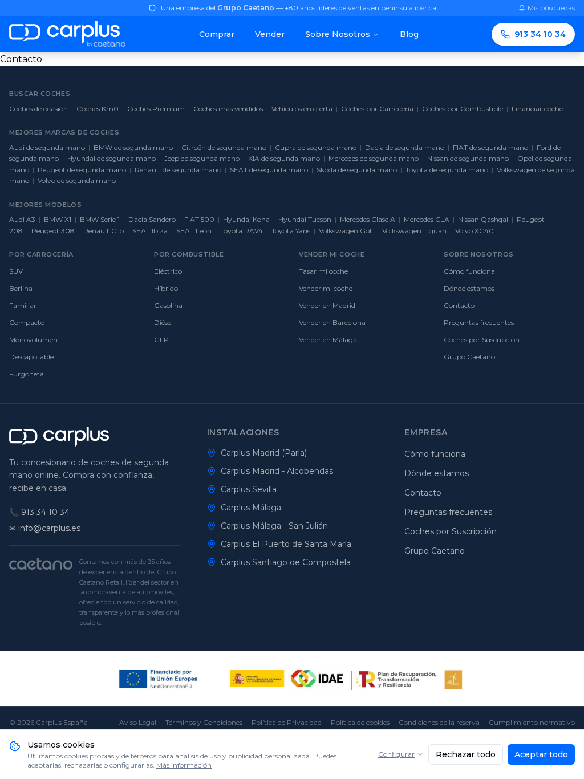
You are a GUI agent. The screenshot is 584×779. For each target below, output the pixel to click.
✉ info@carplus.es (44, 528)
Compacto (26, 322)
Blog (409, 34)
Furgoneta (26, 374)
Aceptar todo (541, 754)
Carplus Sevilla (249, 489)
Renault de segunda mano (178, 169)
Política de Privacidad (287, 722)
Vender (270, 34)
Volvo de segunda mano (77, 180)
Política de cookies (360, 722)
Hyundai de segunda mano (111, 158)
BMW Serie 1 (100, 219)
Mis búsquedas (551, 7)
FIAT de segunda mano (490, 147)
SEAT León (194, 230)
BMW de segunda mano (133, 147)
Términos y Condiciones (203, 722)
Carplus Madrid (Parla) (264, 453)
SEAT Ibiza (150, 230)
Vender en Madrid (327, 305)
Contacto (459, 305)
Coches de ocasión (38, 108)
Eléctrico (168, 271)
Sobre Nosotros (337, 34)
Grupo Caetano (469, 356)
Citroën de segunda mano (223, 147)
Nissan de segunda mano (468, 158)
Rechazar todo (466, 754)
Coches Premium (156, 108)
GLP (161, 339)
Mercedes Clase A (367, 219)
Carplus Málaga (251, 507)
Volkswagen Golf (346, 230)
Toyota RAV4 (241, 230)
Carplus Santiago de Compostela (286, 562)
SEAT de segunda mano (269, 169)
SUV (16, 271)
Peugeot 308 (53, 230)
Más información (184, 765)
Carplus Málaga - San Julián (274, 526)
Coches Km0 (97, 108)
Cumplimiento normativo (532, 722)
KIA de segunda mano (284, 158)
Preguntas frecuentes (479, 322)
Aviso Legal (137, 722)
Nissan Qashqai (483, 219)
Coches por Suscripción (482, 339)
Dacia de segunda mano (404, 147)
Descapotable (31, 356)
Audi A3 (22, 219)
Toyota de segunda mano (446, 169)
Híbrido (166, 288)
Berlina (21, 288)
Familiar (22, 305)
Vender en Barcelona (332, 322)
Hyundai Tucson (304, 219)
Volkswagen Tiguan (414, 230)
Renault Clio (103, 230)
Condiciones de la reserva (439, 722)
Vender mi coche (325, 288)
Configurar (396, 754)
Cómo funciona (469, 271)
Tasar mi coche (323, 271)
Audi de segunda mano (47, 147)
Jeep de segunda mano (202, 158)
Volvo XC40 (474, 230)
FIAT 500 (199, 219)
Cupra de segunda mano (315, 147)
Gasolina (168, 305)
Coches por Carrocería (377, 108)
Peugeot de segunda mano (82, 169)
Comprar (216, 34)
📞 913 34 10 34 (39, 512)
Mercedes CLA (426, 219)
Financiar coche (537, 108)
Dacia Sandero (152, 219)
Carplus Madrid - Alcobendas (277, 471)
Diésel (163, 322)
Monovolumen (33, 339)
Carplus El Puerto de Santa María (286, 544)
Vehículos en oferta (301, 108)
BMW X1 (57, 219)
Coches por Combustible (462, 108)
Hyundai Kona (246, 219)
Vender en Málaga (328, 339)
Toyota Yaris (290, 230)
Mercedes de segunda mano (373, 158)
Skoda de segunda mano (357, 169)
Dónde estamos (469, 288)
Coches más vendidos (228, 108)
